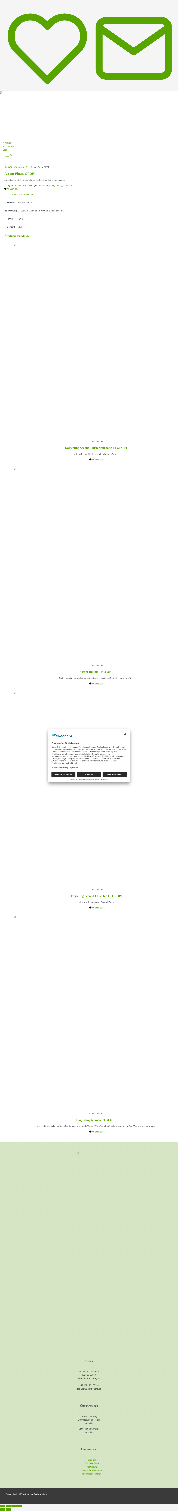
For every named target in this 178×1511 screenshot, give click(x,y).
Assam (45, 185)
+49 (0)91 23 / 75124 (89, 1385)
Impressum (92, 1467)
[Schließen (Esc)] (19, 1506)
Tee (12, 167)
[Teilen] (14, 1506)
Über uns (91, 1460)
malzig (59, 185)
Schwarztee (68, 185)
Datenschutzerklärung (91, 1470)
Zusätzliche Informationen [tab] (21, 194)
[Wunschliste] (47, 89)
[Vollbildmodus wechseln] (8, 1506)
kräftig (52, 185)
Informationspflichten (91, 1474)
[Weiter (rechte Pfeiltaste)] (8, 1509)
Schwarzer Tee (22, 167)
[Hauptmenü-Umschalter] (9, 155)
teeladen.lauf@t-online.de (89, 1389)
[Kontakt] (133, 89)
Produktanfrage (92, 1463)
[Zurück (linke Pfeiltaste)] (2, 1509)
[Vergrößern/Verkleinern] (2, 1506)
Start (6, 167)
